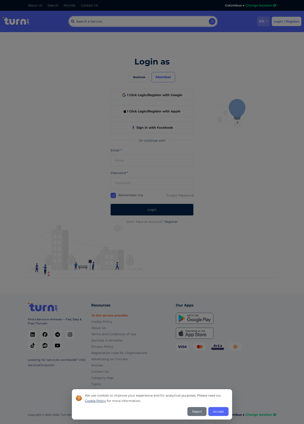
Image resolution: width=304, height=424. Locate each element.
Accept (218, 412)
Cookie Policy (95, 401)
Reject (197, 412)
